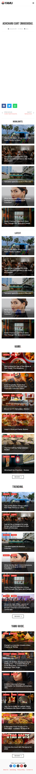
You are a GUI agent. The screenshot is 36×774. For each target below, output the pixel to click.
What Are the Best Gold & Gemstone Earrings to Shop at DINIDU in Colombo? (18, 567)
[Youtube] (21, 766)
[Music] (25, 766)
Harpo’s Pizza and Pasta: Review (16, 429)
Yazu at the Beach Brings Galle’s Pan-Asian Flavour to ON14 (16, 507)
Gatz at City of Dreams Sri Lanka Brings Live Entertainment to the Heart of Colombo (16, 526)
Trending (14, 494)
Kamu (27, 29)
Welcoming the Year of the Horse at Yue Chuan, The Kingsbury (17, 367)
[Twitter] (14, 766)
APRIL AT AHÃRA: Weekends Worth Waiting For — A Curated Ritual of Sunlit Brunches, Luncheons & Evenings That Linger (17, 664)
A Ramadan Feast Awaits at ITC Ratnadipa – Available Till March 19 (16, 727)
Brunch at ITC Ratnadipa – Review (16, 409)
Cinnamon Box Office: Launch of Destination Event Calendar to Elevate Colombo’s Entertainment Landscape (16, 606)
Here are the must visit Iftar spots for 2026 (18, 748)
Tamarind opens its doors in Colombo (14, 547)
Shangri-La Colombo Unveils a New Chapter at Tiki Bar (17, 646)
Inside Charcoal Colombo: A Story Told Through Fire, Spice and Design (17, 588)
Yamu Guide (19, 395)
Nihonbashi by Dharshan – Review (16, 470)
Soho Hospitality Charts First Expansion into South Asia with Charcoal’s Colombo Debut (15, 386)
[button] (18, 477)
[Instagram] (18, 766)
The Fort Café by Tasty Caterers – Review (16, 449)
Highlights (6, 354)
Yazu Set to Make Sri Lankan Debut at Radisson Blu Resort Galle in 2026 (17, 707)
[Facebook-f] (10, 766)
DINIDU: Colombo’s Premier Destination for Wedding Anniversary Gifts (18, 686)
